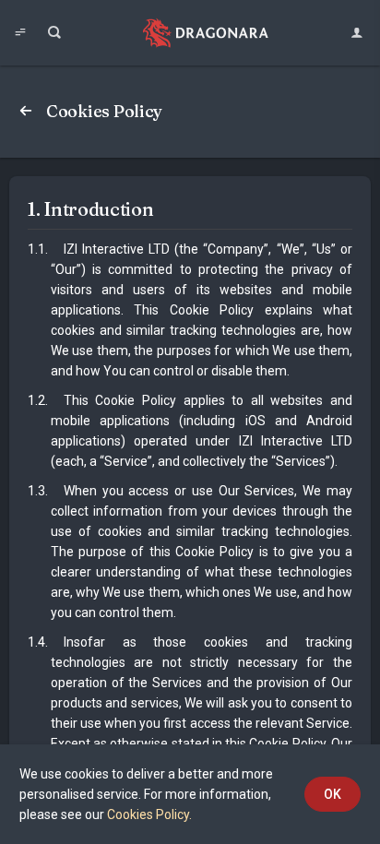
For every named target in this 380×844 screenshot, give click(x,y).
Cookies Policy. (149, 814)
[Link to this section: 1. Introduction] (169, 208)
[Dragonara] (206, 33)
